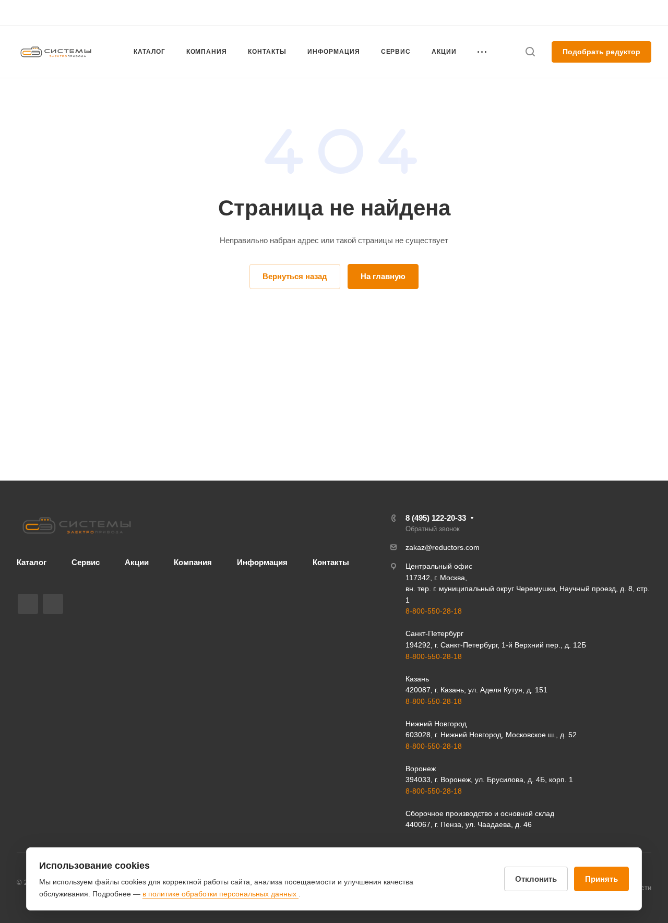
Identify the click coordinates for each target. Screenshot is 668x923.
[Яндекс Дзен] (53, 604)
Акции (137, 562)
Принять (601, 878)
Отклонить (536, 878)
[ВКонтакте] (28, 604)
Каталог (31, 562)
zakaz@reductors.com (442, 547)
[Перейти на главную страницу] (77, 525)
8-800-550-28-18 (433, 611)
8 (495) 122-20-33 (552, 12)
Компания (193, 562)
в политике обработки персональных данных (220, 894)
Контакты (331, 562)
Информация (262, 562)
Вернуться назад (295, 276)
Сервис (85, 562)
